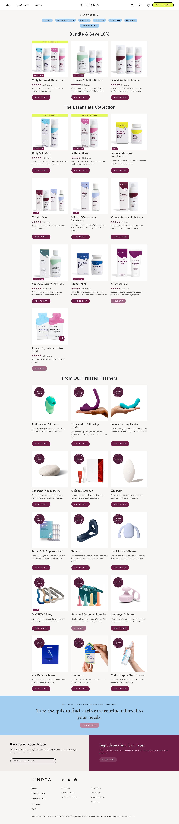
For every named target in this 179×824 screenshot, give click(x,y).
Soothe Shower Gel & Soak (48, 283)
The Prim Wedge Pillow (46, 490)
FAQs (34, 809)
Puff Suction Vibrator (45, 424)
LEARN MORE (108, 760)
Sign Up (52, 761)
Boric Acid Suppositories (47, 551)
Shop (8, 5)
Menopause (130, 20)
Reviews (36, 804)
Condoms (77, 675)
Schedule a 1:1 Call (69, 793)
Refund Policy (96, 788)
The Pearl (116, 490)
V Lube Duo (39, 217)
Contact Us (66, 788)
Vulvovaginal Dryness (65, 20)
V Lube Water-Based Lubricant (84, 219)
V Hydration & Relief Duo (48, 80)
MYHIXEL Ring (42, 614)
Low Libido (84, 20)
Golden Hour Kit (82, 490)
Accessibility (95, 802)
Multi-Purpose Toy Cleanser (128, 675)
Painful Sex (99, 20)
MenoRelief (78, 283)
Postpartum (115, 20)
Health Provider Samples (70, 797)
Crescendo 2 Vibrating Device (85, 426)
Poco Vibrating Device (124, 424)
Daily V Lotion (41, 153)
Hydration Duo (22, 5)
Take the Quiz (89, 725)
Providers (38, 5)
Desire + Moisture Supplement (121, 155)
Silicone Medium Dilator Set (89, 614)
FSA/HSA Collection (89, 26)
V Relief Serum (80, 153)
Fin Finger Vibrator (123, 614)
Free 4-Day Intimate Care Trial (47, 349)
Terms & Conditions (98, 797)
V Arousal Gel (119, 283)
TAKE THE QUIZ (163, 5)
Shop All (47, 20)
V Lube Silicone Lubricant (127, 217)
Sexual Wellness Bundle (125, 80)
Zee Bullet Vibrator (44, 675)
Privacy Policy (96, 793)
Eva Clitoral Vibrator (124, 551)
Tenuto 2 (76, 551)
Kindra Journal (38, 798)
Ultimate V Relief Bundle (87, 80)
